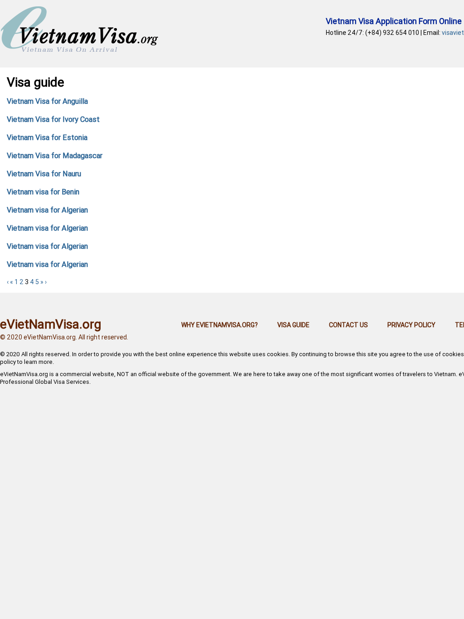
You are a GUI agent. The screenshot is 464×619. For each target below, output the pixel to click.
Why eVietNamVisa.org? (219, 325)
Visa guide (293, 325)
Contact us (348, 325)
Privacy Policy (411, 325)
